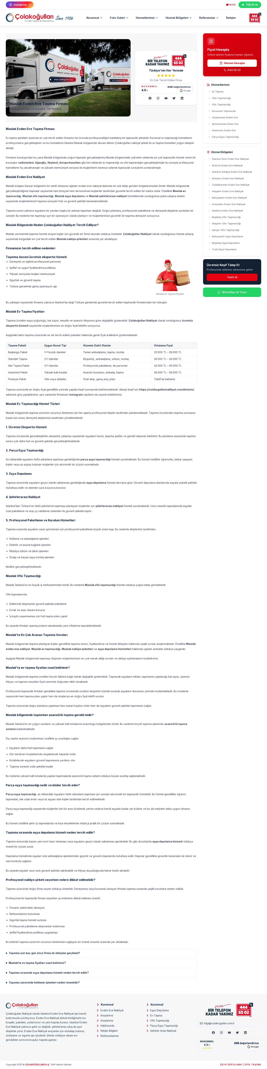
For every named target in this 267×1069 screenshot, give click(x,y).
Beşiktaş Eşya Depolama (226, 242)
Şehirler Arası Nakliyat (163, 1030)
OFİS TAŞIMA (252, 1064)
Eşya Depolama (159, 1010)
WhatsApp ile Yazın (234, 292)
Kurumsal (92, 17)
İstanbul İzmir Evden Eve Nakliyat (230, 158)
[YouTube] (166, 98)
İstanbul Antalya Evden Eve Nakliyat (232, 171)
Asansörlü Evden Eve (224, 130)
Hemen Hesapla (234, 63)
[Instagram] (158, 98)
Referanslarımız (109, 1035)
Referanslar (207, 17)
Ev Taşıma (217, 91)
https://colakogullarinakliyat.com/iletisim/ (166, 389)
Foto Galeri (117, 17)
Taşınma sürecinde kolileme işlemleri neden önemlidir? (44, 982)
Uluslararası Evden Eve (225, 117)
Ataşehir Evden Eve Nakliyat (227, 191)
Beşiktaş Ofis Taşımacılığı (226, 217)
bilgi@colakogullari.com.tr (219, 1023)
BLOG (232, 4)
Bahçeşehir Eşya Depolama (227, 236)
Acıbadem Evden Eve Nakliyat (228, 204)
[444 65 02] (255, 18)
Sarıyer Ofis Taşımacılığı (225, 230)
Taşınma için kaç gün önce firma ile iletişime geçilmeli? (44, 953)
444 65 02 (234, 70)
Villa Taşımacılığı (221, 98)
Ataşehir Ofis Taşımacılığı (226, 223)
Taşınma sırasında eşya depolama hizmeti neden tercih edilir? (49, 972)
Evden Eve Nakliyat (112, 1010)
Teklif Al (232, 277)
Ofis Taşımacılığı (221, 104)
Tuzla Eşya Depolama (224, 249)
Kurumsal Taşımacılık (224, 111)
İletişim (231, 17)
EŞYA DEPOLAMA (231, 1064)
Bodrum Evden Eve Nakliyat (227, 165)
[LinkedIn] (182, 98)
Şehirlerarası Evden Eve (225, 123)
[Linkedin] (245, 1033)
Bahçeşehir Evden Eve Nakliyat (229, 197)
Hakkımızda (107, 1025)
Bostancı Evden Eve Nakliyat (228, 178)
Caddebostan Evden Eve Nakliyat (230, 184)
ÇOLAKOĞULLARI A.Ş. (37, 1064)
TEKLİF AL (252, 4)
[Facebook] (150, 98)
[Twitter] (174, 98)
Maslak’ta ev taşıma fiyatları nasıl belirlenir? (37, 962)
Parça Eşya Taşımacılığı (225, 136)
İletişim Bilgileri (109, 1030)
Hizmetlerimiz (145, 17)
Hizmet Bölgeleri (177, 17)
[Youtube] (229, 1033)
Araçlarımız (106, 1015)
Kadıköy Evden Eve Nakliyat (227, 210)
